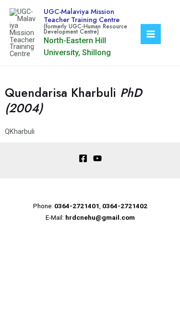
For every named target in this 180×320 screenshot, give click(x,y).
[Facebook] (83, 158)
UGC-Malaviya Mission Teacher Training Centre (82, 15)
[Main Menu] (151, 34)
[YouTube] (97, 158)
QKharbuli (20, 131)
